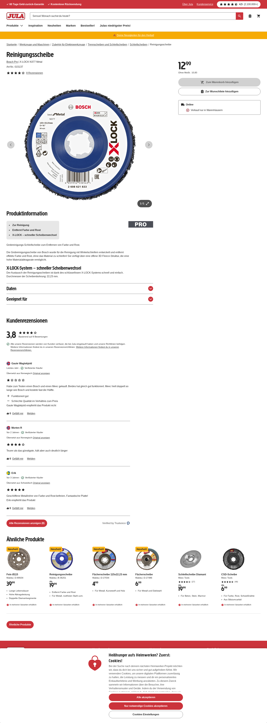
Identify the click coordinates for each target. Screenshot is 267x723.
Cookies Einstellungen (146, 714)
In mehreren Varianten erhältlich (23, 605)
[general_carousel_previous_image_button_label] (11, 144)
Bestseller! (88, 25)
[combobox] (136, 16)
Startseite (11, 44)
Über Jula (187, 4)
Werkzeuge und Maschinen (34, 44)
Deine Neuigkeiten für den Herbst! (135, 35)
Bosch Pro (12, 62)
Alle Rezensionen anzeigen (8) (26, 523)
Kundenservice (205, 4)
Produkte (12, 25)
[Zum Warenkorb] (258, 16)
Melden (31, 413)
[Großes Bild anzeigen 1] (79, 144)
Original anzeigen (41, 373)
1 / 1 (142, 203)
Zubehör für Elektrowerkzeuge (68, 44)
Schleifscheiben (138, 44)
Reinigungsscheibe (160, 44)
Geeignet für (16, 299)
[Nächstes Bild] (149, 144)
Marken (71, 25)
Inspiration (35, 25)
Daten (11, 288)
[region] (133, 685)
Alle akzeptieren (146, 697)
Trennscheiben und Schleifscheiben (107, 44)
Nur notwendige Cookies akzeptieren (145, 706)
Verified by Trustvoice (114, 523)
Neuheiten (54, 25)
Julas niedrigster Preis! (115, 25)
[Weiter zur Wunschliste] (250, 16)
